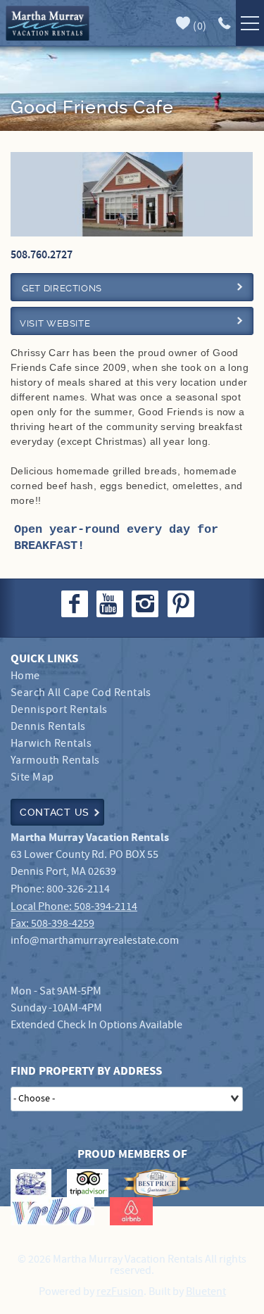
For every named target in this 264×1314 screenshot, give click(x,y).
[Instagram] (147, 603)
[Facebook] (76, 603)
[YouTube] (111, 603)
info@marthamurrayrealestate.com (95, 940)
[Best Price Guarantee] (157, 1183)
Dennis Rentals (48, 726)
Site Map (32, 777)
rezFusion (120, 1291)
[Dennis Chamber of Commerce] (31, 1183)
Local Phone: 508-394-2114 (74, 906)
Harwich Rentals (51, 743)
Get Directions (62, 288)
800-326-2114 (78, 889)
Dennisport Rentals (59, 709)
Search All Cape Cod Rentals (81, 693)
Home (25, 676)
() (199, 26)
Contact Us (54, 812)
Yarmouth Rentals (55, 760)
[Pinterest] (183, 603)
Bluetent (206, 1291)
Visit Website (55, 323)
